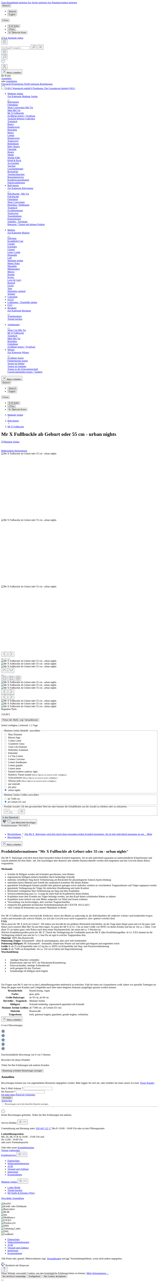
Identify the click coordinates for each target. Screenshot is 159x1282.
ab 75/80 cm (14, 798)
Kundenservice (9, 1155)
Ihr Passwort (8, 1091)
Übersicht (6, 84)
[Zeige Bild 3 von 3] (8, 658)
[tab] (79, 834)
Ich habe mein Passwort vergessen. (18, 1094)
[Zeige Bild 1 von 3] (2, 658)
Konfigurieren (35, 1276)
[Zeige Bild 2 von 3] (5, 658)
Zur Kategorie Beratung (19, 310)
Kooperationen (14, 1174)
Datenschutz (13, 1160)
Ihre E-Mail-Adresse (12, 1088)
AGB (10, 1166)
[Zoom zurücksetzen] (11, 678)
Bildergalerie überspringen (14, 450)
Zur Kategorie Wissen (18, 352)
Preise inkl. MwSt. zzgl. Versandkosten (20, 720)
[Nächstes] (11, 654)
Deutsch (12, 11)
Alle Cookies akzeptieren (55, 1276)
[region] (79, 580)
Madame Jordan (9, 1182)
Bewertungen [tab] (14, 837)
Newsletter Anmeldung (12, 1198)
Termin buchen (14, 1190)
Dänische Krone (17, 32)
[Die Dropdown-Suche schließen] (40, 47)
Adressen (35, 84)
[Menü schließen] (8, 191)
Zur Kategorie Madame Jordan (22, 96)
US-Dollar (14, 26)
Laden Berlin (13, 1187)
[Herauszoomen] (4, 678)
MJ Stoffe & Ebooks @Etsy (21, 1193)
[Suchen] (34, 47)
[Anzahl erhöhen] (22, 811)
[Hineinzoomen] (18, 678)
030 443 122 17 (43, 1128)
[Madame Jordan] (79, 441)
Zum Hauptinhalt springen (14, 2)
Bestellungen (46, 84)
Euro (12, 29)
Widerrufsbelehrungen (18, 1163)
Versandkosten (54, 1258)
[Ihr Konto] (4, 66)
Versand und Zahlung (18, 1169)
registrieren (11, 81)
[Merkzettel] (3, 62)
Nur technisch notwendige (14, 1276)
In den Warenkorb (10, 817)
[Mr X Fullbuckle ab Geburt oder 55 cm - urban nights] (28, 453)
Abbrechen (6, 1100)
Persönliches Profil (20, 84)
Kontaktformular (26, 1147)
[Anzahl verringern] (7, 811)
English (12, 14)
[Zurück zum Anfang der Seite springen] (4, 1269)
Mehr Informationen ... (97, 1273)
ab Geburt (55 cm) (17, 802)
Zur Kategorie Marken (18, 232)
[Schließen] (2, 675)
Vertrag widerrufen (10, 1150)
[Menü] (4, 42)
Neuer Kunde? (147, 1083)
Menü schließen (14, 73)
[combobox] (15, 48)
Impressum (12, 1172)
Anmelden (6, 78)
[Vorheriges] (4, 654)
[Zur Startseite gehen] (12, 38)
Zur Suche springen (38, 2)
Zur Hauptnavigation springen (62, 2)
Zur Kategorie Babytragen (20, 188)
